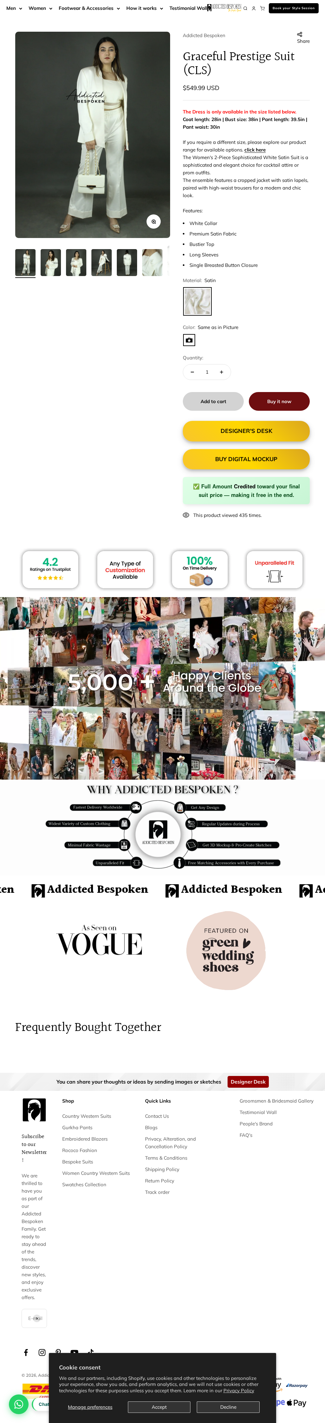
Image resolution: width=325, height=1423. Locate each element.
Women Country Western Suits (96, 1173)
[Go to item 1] (25, 263)
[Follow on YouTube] (74, 1352)
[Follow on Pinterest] (58, 1352)
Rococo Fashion (79, 1150)
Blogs (151, 1127)
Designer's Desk (246, 431)
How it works (141, 8)
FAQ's (246, 1135)
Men (11, 8)
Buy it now (279, 401)
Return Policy (159, 1181)
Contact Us (157, 1116)
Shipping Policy (162, 1169)
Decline (228, 1407)
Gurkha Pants (77, 1127)
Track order (157, 1192)
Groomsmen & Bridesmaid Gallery (277, 1101)
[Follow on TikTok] (90, 1352)
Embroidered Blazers (85, 1139)
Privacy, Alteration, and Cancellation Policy (170, 1142)
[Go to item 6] (152, 263)
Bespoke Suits (77, 1162)
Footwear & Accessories (86, 8)
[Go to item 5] (127, 263)
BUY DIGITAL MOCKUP (246, 459)
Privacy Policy (238, 1391)
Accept (159, 1407)
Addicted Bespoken (204, 35)
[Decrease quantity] (192, 372)
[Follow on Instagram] (42, 1352)
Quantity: (193, 358)
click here (255, 150)
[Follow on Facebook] (26, 1352)
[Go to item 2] (51, 263)
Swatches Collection (84, 1185)
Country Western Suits (86, 1116)
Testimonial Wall (188, 8)
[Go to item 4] (101, 263)
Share (303, 41)
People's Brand (256, 1124)
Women (37, 8)
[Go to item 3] (76, 263)
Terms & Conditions (166, 1158)
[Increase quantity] (221, 372)
